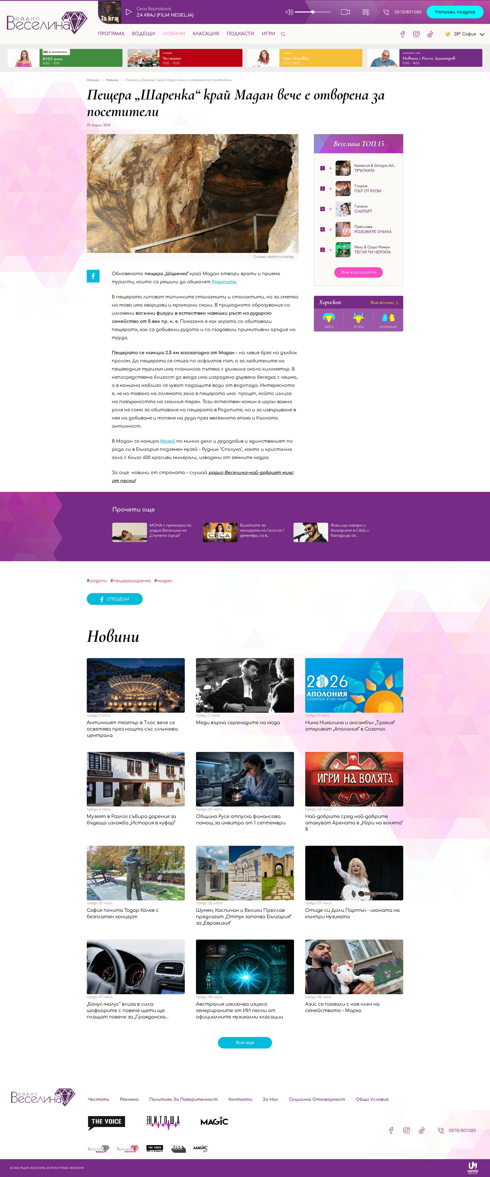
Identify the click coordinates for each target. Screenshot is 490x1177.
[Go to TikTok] (428, 34)
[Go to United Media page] (473, 1168)
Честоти (98, 1099)
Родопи (98, 581)
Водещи (143, 33)
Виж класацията (358, 272)
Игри (268, 33)
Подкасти (240, 33)
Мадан (164, 581)
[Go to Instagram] (416, 34)
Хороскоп (356, 302)
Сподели (118, 599)
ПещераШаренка (132, 581)
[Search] (283, 34)
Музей (167, 441)
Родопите (224, 281)
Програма (111, 33)
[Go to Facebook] (403, 34)
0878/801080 (408, 12)
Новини (174, 33)
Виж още (245, 1043)
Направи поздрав (455, 12)
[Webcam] (345, 12)
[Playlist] (366, 12)
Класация (206, 33)
